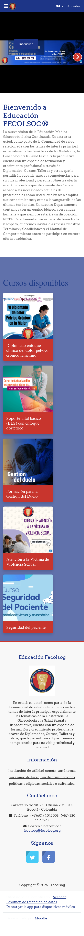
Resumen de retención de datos (31, 902)
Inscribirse (26, 44)
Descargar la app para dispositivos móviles (40, 907)
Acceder (74, 6)
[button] (59, 6)
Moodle (41, 918)
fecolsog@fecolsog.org (42, 830)
